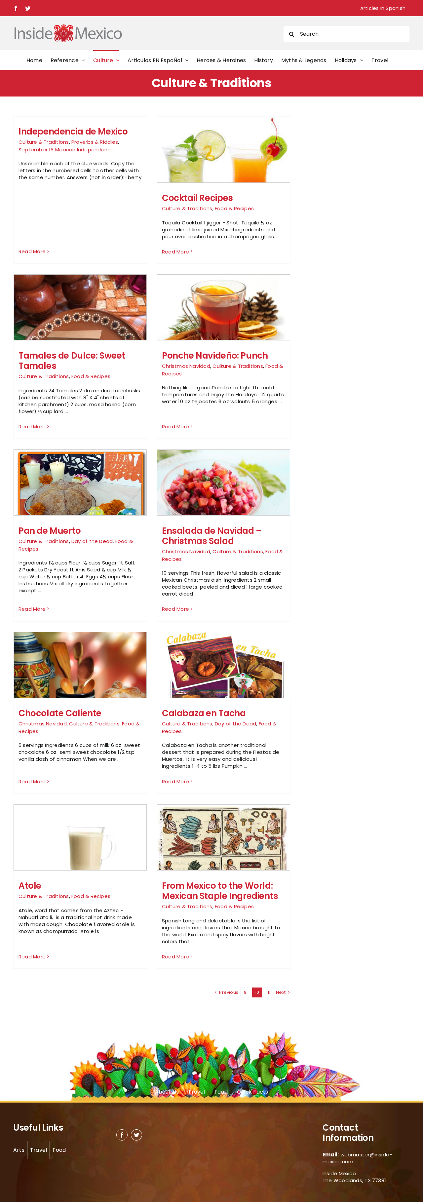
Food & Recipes (234, 208)
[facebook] (122, 1135)
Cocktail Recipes (197, 198)
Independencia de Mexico (73, 131)
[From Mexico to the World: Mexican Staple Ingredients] (223, 856)
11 (269, 992)
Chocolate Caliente (60, 713)
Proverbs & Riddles (94, 141)
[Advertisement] (341, 215)
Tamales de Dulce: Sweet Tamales (72, 361)
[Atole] (80, 856)
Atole (30, 886)
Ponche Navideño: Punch (215, 356)
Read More (32, 251)
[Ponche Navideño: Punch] (223, 319)
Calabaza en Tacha (204, 713)
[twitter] (136, 1135)
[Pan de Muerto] (80, 497)
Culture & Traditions (44, 141)
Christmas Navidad (186, 366)
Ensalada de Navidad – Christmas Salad (212, 536)
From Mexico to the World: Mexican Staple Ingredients (220, 891)
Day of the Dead (92, 541)
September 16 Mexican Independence (66, 149)
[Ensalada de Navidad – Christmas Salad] (223, 494)
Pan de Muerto (50, 531)
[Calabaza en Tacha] (223, 683)
